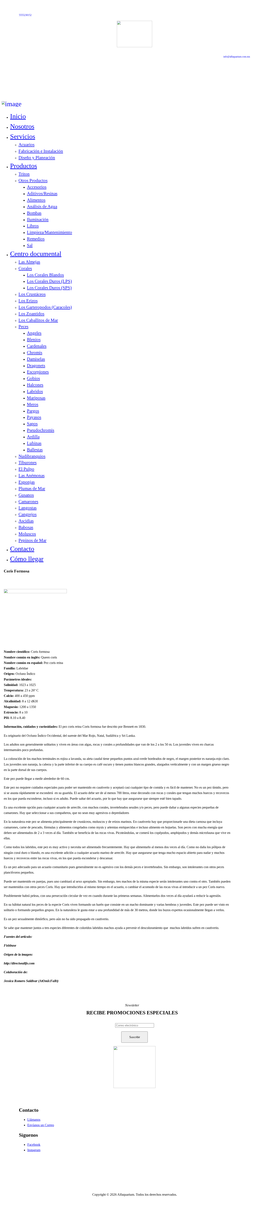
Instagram (33, 1150)
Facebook (33, 1144)
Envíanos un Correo (40, 1125)
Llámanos (33, 1119)
